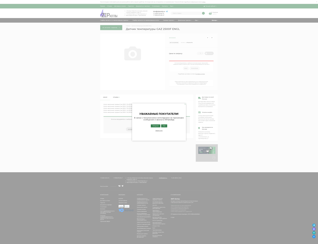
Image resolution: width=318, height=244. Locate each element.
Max (164, 126)
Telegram (155, 126)
